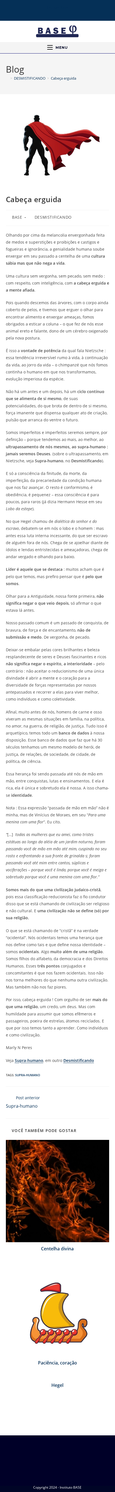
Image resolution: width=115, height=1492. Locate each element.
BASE (17, 217)
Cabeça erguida (63, 78)
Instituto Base (57, 7)
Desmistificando (78, 1060)
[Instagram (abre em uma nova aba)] (53, 12)
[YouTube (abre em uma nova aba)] (60, 12)
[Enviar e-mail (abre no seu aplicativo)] (68, 12)
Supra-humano (29, 1060)
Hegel (57, 1385)
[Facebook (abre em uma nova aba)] (46, 12)
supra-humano (27, 1075)
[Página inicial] (7, 78)
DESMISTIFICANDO (53, 217)
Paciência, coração (57, 1363)
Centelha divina (57, 1249)
